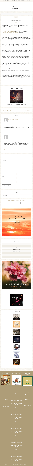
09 (21, 397)
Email (3, 176)
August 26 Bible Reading (16, 249)
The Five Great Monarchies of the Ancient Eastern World (11, 33)
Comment (4, 160)
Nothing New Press (27, 394)
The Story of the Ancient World (23, 24)
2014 (12, 425)
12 (17, 396)
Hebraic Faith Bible (27, 399)
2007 (12, 445)
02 (14, 392)
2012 (12, 431)
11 (16, 396)
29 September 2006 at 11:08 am (13, 136)
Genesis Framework (19, 464)
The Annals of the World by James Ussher (8, 31)
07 (19, 392)
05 (17, 392)
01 (13, 392)
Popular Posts (5, 399)
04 (16, 392)
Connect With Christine (5, 406)
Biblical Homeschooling (27, 401)
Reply (4, 149)
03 (15, 392)
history (16, 22)
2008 (12, 442)
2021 (12, 406)
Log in (27, 464)
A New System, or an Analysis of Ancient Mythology (10, 32)
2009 (12, 439)
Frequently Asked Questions (5, 401)
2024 (12, 397)
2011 (12, 434)
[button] (5, 380)
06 (18, 392)
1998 (12, 459)
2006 (12, 448)
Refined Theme (12, 464)
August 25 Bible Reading (16, 251)
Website (3, 180)
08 (20, 392)
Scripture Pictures (5, 394)
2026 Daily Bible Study (5, 392)
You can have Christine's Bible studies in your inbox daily (16, 200)
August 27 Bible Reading (16, 247)
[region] (5, 380)
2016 (12, 420)
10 (15, 396)
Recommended (5, 408)
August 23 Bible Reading (16, 256)
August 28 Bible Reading (16, 245)
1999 (12, 456)
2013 (12, 428)
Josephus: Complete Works (6, 30)
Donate (5, 411)
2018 (12, 414)
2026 (12, 392)
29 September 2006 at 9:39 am (13, 119)
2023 (12, 400)
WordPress (24, 464)
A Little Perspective (16, 7)
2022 (12, 403)
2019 (12, 411)
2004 (12, 453)
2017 (12, 417)
